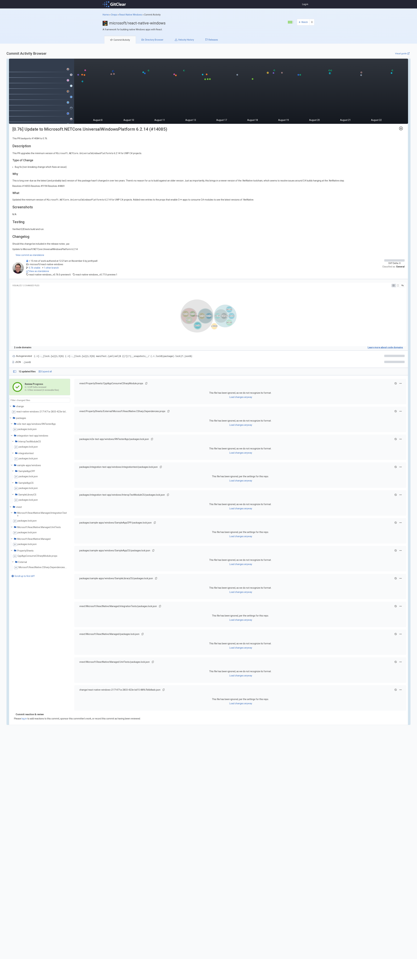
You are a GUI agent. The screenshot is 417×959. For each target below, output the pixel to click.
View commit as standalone (30, 255)
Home (106, 14)
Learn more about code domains (385, 347)
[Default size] (394, 285)
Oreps (114, 14)
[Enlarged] (398, 285)
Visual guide (401, 53)
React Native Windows (130, 14)
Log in (305, 4)
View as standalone (39, 271)
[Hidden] (402, 285)
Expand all (46, 371)
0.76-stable (34, 267)
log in (24, 718)
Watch (304, 22)
